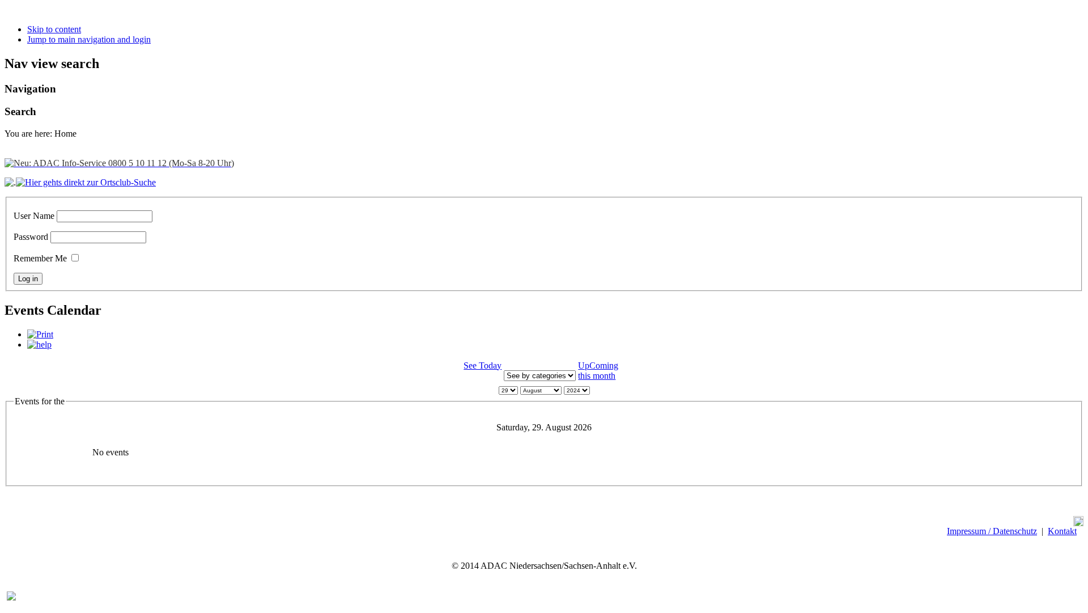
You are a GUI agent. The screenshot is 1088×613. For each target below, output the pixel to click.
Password (31, 237)
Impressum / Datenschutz (992, 531)
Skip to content (54, 29)
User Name (34, 216)
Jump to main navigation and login (89, 39)
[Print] (40, 334)
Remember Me (40, 258)
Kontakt (1062, 531)
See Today (483, 365)
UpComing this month (598, 371)
